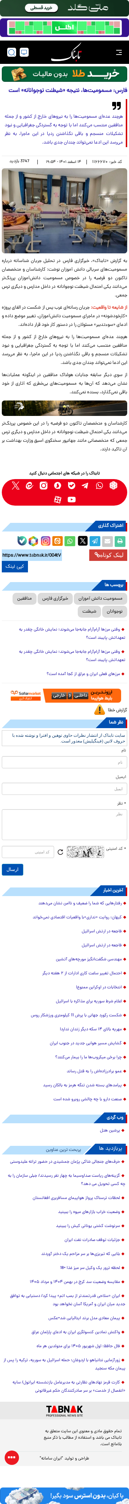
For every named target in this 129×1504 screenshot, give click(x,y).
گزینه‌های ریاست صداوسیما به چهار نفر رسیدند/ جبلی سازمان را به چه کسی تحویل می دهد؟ (66, 1180)
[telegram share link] (95, 541)
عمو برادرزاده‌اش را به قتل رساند (94, 1071)
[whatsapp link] (99, 485)
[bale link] (71, 485)
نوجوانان (115, 611)
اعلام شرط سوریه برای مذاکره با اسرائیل (89, 1001)
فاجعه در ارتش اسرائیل (102, 931)
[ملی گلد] (64, 8)
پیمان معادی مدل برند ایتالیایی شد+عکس (84, 1318)
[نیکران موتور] (64, 408)
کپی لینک (15, 567)
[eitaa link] (29, 485)
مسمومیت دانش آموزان (100, 598)
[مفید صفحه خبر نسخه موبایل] (64, 27)
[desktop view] (24, 52)
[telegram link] (85, 485)
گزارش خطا (117, 710)
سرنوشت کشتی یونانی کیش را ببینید (88, 1226)
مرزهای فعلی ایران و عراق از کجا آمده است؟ (83, 674)
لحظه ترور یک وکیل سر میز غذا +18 (90, 1268)
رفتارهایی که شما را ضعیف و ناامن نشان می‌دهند (80, 903)
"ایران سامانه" (51, 1459)
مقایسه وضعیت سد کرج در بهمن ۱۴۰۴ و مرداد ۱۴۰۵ (75, 1282)
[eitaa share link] (57, 541)
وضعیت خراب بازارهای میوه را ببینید (89, 1212)
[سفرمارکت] (64, 696)
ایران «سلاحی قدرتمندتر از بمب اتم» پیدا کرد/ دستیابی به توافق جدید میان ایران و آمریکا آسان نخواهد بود (67, 1300)
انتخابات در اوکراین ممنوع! (99, 987)
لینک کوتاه (112, 555)
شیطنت (89, 611)
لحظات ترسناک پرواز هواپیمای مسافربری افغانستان (76, 1198)
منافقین (24, 598)
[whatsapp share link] (69, 541)
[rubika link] (113, 485)
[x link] (15, 485)
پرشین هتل (110, 1131)
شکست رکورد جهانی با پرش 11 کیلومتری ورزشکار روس (76, 1015)
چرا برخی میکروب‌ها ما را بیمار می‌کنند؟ (88, 1057)
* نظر (121, 804)
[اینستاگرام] (44, 540)
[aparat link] (57, 499)
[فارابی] (64, 74)
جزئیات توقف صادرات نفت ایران (92, 1240)
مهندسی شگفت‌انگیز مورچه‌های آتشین (89, 959)
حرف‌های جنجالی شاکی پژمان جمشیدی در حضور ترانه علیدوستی (65, 1162)
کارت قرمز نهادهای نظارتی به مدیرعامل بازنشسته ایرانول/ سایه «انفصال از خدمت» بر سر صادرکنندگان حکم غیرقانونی (69, 1386)
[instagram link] (43, 485)
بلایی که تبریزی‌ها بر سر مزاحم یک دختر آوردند (80, 1254)
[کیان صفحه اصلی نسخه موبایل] (64, 1495)
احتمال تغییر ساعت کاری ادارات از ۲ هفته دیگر (82, 973)
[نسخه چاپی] (120, 541)
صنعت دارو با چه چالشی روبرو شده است (87, 1099)
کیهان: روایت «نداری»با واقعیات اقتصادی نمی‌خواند (77, 917)
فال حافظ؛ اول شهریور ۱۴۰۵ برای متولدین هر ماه (78, 1346)
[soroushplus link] (57, 485)
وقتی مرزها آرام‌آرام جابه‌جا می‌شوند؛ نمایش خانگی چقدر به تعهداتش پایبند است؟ (72, 634)
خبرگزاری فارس (55, 598)
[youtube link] (71, 499)
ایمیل (121, 777)
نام (123, 751)
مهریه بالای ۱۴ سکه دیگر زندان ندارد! (91, 1029)
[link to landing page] (66, 52)
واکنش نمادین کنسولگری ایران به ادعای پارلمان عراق (76, 1332)
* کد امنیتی (116, 849)
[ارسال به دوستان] (107, 541)
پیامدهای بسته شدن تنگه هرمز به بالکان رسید (82, 1085)
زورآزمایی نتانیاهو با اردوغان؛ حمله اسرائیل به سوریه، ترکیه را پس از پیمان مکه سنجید (64, 1364)
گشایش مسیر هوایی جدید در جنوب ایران (86, 1043)
